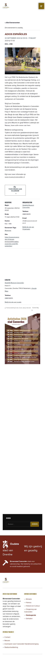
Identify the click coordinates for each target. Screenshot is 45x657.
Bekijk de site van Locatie (13, 302)
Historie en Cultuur (33, 606)
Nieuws (7, 640)
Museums (8, 230)
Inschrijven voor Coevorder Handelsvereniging (21, 644)
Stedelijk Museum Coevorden (14, 283)
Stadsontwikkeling (11, 647)
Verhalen (29, 618)
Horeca (28, 602)
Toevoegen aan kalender (15, 190)
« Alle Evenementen (12, 23)
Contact (7, 637)
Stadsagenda (31, 615)
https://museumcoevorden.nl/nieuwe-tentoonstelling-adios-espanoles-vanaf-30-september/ (12, 241)
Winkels (29, 599)
